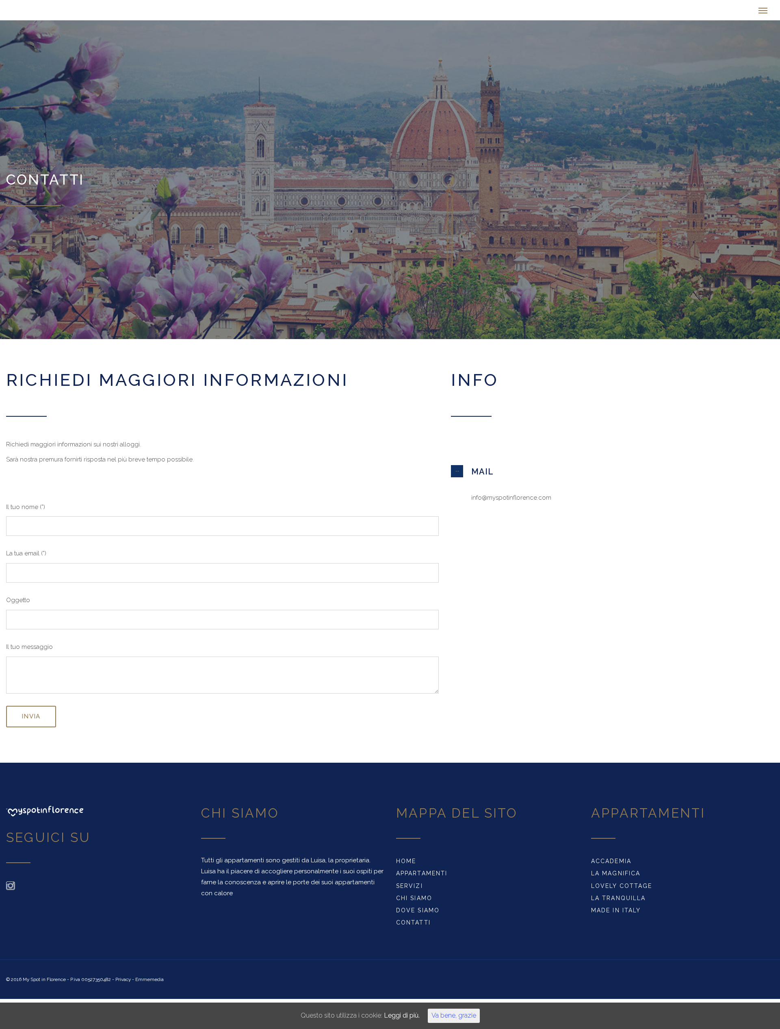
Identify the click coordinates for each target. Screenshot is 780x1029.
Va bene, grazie (437, 1017)
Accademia (611, 865)
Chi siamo (414, 902)
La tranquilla (618, 902)
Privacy (123, 983)
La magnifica (615, 877)
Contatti (413, 926)
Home (406, 865)
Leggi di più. (395, 1017)
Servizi (409, 890)
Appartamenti (421, 877)
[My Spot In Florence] (65, 12)
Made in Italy (616, 914)
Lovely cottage (621, 890)
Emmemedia (149, 983)
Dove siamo (418, 914)
